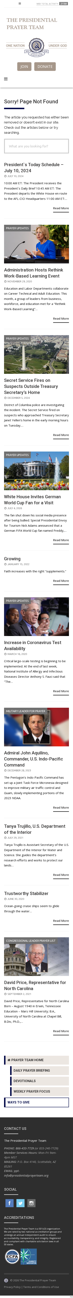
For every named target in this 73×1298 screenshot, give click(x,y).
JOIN (24, 66)
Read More (61, 208)
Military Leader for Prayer (25, 711)
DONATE (45, 66)
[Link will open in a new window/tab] (9, 1203)
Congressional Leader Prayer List (31, 940)
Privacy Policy (12, 1287)
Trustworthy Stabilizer (26, 893)
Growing (12, 558)
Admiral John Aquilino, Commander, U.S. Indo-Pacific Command (33, 759)
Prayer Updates (17, 228)
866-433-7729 (25, 1148)
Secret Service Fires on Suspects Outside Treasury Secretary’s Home (31, 386)
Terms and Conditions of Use (41, 1287)
